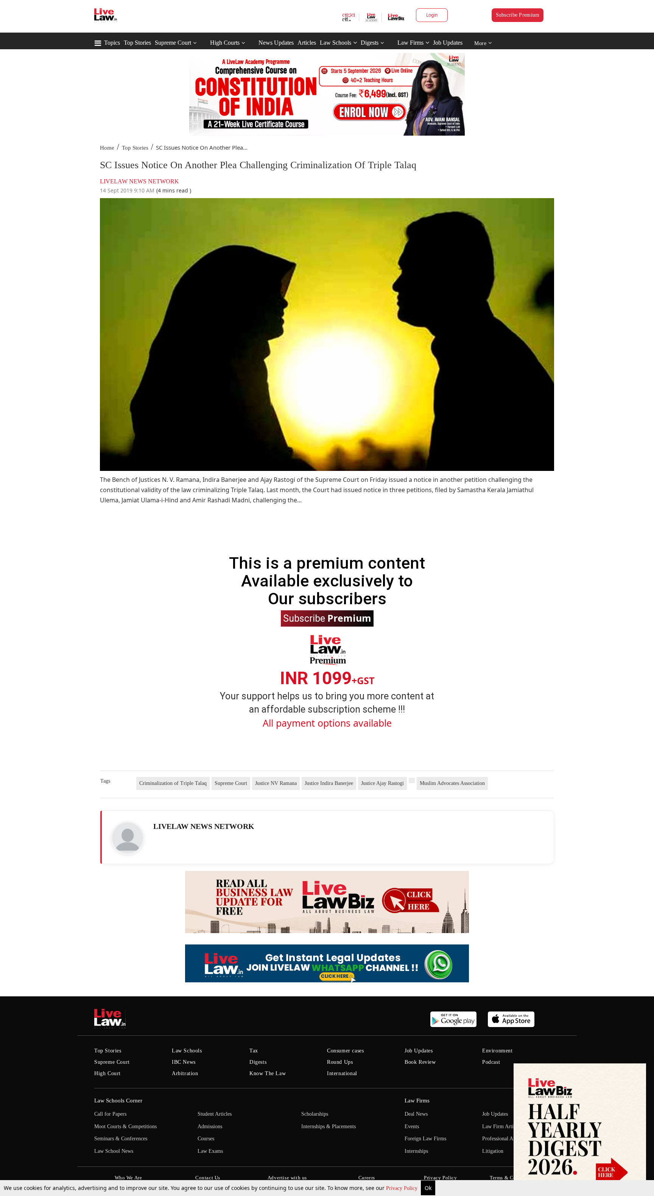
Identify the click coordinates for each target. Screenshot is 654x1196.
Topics (112, 42)
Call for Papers (110, 1114)
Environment (497, 1051)
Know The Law (267, 1073)
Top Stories (137, 42)
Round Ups (340, 1062)
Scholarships (314, 1114)
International (342, 1073)
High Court (107, 1073)
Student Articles (215, 1114)
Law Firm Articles (502, 1126)
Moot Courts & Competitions (125, 1126)
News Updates (276, 42)
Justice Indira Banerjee (329, 783)
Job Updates (447, 42)
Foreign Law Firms (425, 1138)
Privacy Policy (402, 1188)
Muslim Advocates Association (452, 783)
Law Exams (210, 1151)
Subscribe (327, 617)
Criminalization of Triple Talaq (173, 783)
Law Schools (335, 42)
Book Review (420, 1062)
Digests (369, 42)
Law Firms (410, 42)
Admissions (210, 1126)
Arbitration (185, 1073)
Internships (416, 1151)
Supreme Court (173, 42)
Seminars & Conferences (120, 1138)
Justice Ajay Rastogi (382, 783)
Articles (306, 42)
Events (412, 1126)
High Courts (225, 42)
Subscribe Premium (518, 15)
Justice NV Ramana (276, 783)
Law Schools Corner (118, 1101)
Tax (253, 1051)
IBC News (184, 1062)
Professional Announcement (512, 1138)
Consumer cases (345, 1051)
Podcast (491, 1062)
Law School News (113, 1151)
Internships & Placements (328, 1126)
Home (107, 148)
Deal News (416, 1114)
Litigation (492, 1151)
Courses (206, 1138)
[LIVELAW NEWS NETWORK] (127, 838)
